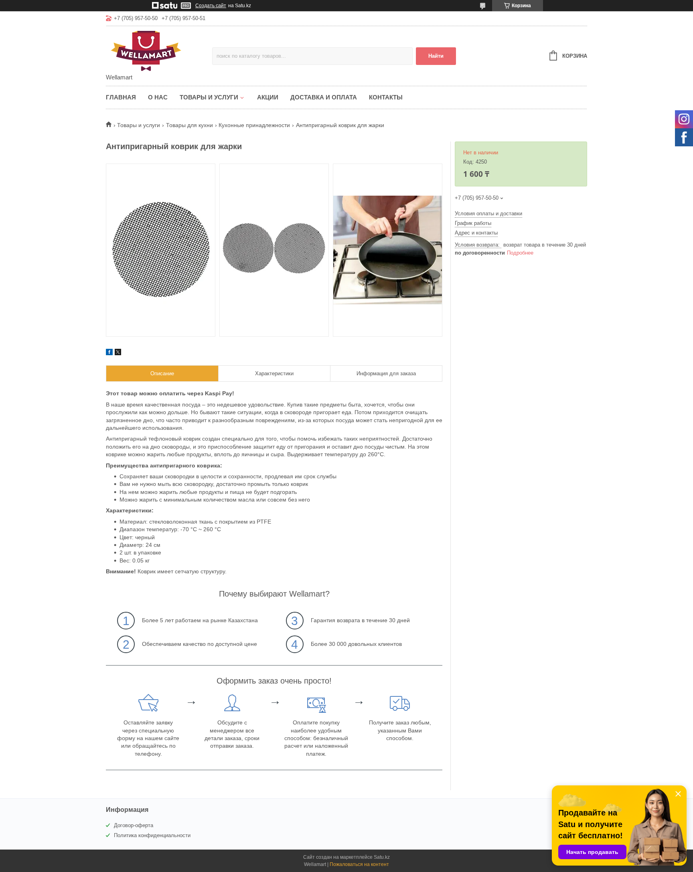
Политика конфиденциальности (152, 835)
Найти (436, 56)
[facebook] (109, 353)
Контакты (386, 97)
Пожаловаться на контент (359, 864)
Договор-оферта (133, 825)
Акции (267, 97)
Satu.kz (382, 857)
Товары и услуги (209, 97)
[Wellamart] (159, 50)
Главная (121, 97)
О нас (158, 97)
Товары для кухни (189, 125)
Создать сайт (210, 5)
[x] (118, 353)
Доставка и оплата (323, 97)
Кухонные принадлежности (254, 125)
